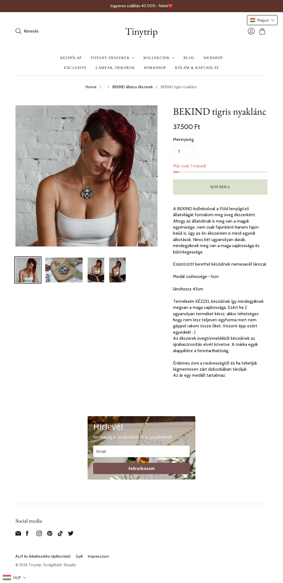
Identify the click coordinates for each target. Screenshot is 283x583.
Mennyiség (183, 139)
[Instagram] (39, 534)
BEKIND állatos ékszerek (132, 86)
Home (91, 86)
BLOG (189, 58)
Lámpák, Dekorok (115, 68)
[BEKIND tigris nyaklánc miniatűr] (27, 270)
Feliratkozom (142, 468)
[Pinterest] (50, 534)
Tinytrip (141, 31)
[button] (262, 20)
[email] (18, 534)
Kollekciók (156, 58)
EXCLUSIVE (75, 68)
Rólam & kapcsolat (197, 68)
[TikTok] (60, 534)
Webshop (213, 58)
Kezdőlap (71, 58)
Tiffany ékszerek (110, 58)
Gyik (79, 556)
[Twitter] (71, 534)
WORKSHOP (155, 68)
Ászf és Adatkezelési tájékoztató (43, 556)
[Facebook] (27, 534)
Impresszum (98, 556)
